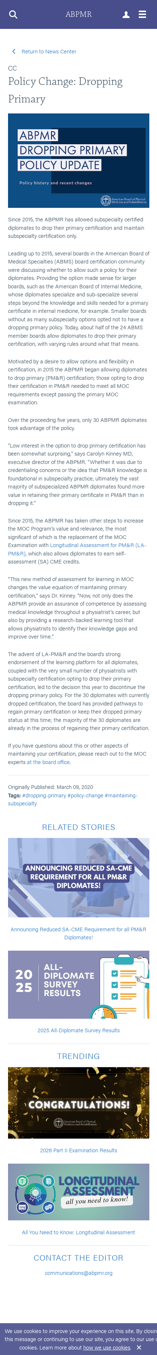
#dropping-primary (44, 795)
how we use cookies (106, 1347)
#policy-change (85, 795)
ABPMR (79, 14)
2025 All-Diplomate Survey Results (79, 1030)
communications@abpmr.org (78, 1272)
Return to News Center (48, 51)
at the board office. (49, 762)
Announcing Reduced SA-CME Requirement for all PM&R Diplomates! (78, 933)
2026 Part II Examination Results (78, 1150)
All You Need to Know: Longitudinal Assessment (78, 1232)
